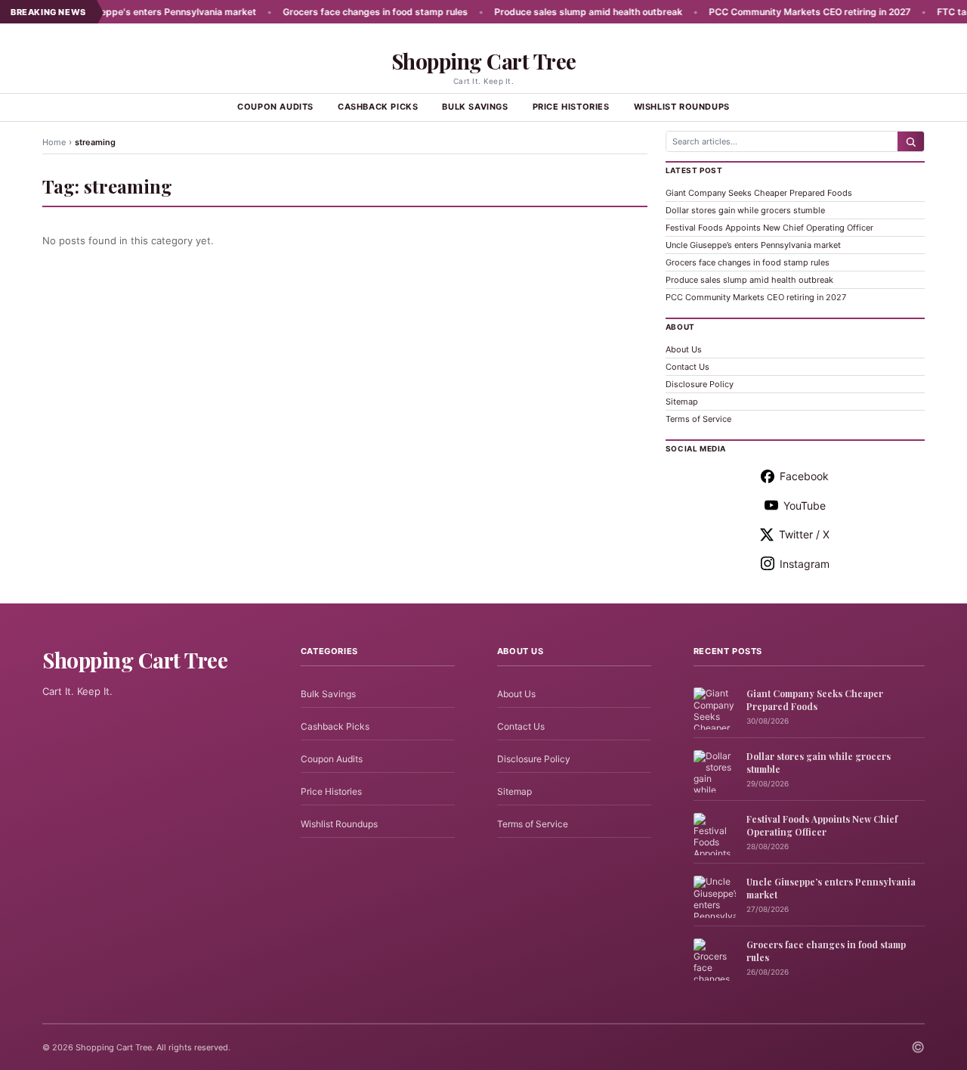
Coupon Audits (275, 106)
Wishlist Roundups (682, 106)
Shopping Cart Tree (483, 61)
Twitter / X (804, 534)
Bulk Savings (475, 106)
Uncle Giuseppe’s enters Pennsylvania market (753, 245)
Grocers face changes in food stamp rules (350, 11)
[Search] (910, 141)
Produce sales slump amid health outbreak (563, 11)
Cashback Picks (378, 106)
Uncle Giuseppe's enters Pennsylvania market (130, 11)
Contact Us (687, 366)
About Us (684, 349)
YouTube (804, 505)
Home (54, 142)
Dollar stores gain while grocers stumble (745, 210)
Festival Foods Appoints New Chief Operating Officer (769, 227)
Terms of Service (698, 419)
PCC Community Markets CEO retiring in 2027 (784, 11)
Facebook (804, 476)
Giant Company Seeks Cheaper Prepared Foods (759, 193)
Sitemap (682, 401)
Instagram (805, 563)
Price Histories (571, 106)
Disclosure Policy (700, 384)
